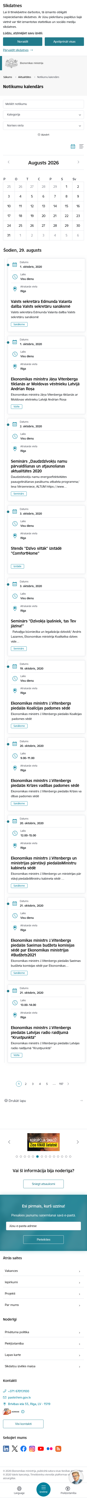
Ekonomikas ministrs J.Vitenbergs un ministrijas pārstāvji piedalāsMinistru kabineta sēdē (44, 863)
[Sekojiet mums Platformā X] (15, 1449)
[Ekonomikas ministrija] (43, 68)
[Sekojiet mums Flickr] (50, 1448)
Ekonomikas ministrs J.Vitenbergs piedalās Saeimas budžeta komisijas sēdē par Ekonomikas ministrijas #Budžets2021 (42, 947)
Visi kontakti (23, 1424)
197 (61, 1084)
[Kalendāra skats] (73, 146)
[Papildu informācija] (22, 1411)
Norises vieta (15, 125)
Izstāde (17, 566)
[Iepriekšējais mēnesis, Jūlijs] (8, 162)
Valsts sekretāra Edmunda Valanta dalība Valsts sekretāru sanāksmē (41, 304)
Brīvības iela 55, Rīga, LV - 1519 (29, 1404)
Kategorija (13, 114)
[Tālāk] (78, 1142)
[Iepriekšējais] (9, 1142)
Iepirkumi (11, 1282)
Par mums (12, 1305)
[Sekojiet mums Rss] (58, 1449)
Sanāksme (19, 324)
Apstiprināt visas (64, 41)
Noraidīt (22, 41)
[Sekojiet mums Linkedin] (6, 1449)
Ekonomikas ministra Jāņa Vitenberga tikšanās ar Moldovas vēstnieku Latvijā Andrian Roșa (45, 384)
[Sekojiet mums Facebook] (23, 1449)
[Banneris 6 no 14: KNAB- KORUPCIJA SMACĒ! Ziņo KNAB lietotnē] (43, 1142)
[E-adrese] (11, 1411)
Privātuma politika (17, 1332)
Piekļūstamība (14, 1343)
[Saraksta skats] (81, 146)
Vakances (11, 1271)
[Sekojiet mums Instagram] (32, 1449)
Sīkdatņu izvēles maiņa (20, 1366)
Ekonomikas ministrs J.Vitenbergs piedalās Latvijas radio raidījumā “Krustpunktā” (41, 1032)
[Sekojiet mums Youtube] (41, 1448)
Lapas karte (13, 1355)
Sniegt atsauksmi (43, 1184)
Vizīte (17, 406)
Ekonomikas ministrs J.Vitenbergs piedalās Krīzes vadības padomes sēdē (45, 783)
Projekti (10, 1293)
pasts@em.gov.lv (19, 1397)
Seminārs (19, 493)
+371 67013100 (18, 1391)
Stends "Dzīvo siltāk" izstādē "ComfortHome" (36, 551)
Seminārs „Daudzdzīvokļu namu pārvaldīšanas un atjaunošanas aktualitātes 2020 (39, 466)
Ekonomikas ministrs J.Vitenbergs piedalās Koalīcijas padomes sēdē (41, 706)
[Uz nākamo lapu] (68, 1084)
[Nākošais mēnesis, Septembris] (78, 162)
